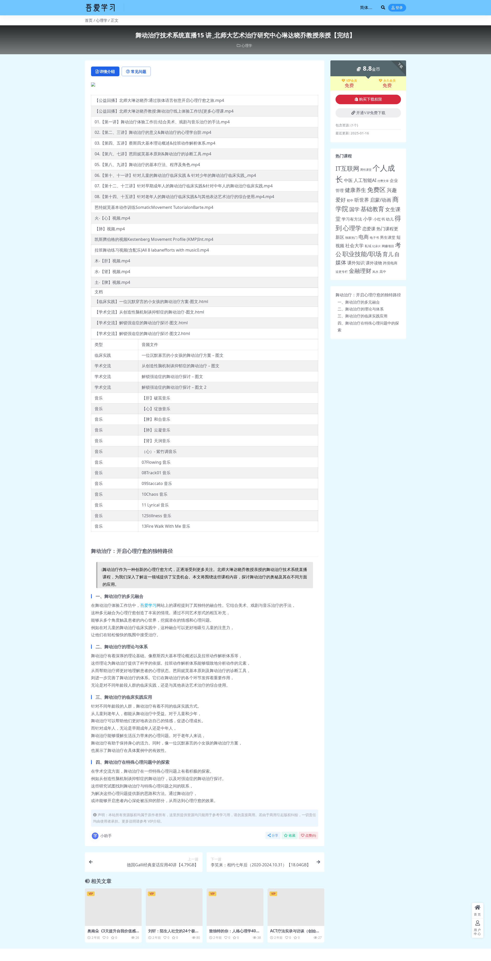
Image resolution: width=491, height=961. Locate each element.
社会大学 (354, 245)
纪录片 (376, 246)
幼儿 (390, 219)
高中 (383, 271)
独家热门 (351, 238)
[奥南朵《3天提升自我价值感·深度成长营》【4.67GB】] (113, 907)
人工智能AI (365, 180)
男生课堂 (387, 237)
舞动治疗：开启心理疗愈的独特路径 (368, 295)
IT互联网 (347, 168)
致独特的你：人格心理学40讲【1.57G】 (234, 933)
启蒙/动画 (380, 199)
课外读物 (374, 263)
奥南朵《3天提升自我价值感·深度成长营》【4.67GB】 (112, 933)
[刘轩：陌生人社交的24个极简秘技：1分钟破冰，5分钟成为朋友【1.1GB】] (174, 907)
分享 (275, 835)
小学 (367, 219)
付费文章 (383, 181)
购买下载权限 (370, 99)
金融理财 (360, 270)
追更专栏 (342, 271)
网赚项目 (388, 246)
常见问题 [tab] (138, 71)
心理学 (101, 20)
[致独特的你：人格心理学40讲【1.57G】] (235, 907)
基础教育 (372, 209)
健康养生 (355, 189)
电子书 (374, 238)
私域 (368, 246)
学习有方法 (352, 219)
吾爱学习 (148, 605)
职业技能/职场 (362, 254)
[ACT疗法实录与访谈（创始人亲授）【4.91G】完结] (295, 907)
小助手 (106, 835)
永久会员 (389, 80)
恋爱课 (368, 228)
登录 (399, 8)
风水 (375, 272)
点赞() (310, 835)
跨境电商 (390, 263)
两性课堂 (366, 169)
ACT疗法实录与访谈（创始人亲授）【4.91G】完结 (295, 933)
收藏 (292, 835)
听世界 (361, 199)
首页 (89, 20)
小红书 (379, 219)
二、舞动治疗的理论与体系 (361, 308)
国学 (354, 209)
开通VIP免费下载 (370, 113)
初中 (350, 200)
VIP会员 (351, 80)
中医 (348, 180)
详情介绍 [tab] (107, 71)
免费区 (376, 189)
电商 (364, 236)
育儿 (388, 254)
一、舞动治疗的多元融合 (359, 302)
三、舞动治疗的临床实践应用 (362, 315)
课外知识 (356, 263)
